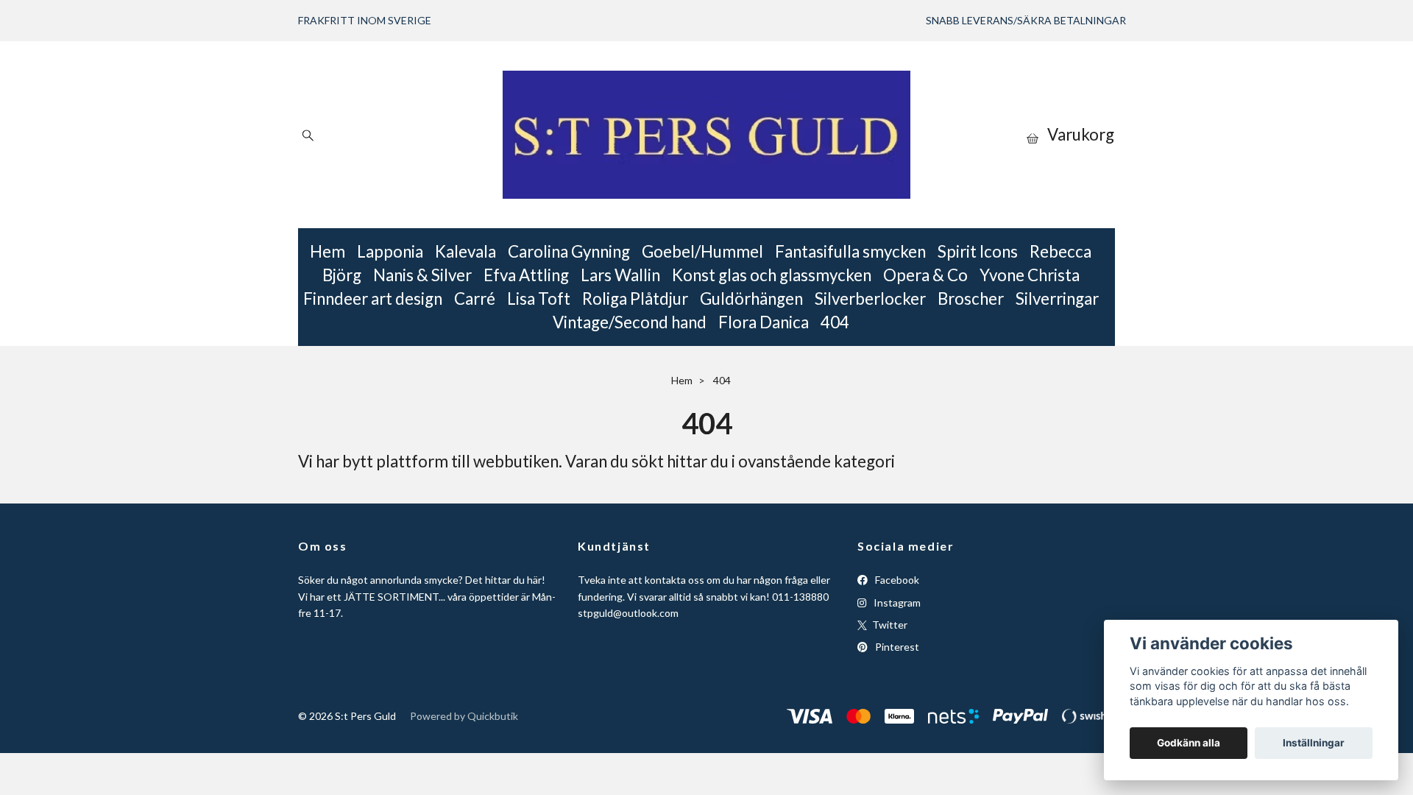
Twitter (888, 624)
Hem (327, 251)
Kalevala (465, 251)
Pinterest (896, 646)
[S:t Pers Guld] (706, 135)
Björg (341, 275)
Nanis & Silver (422, 275)
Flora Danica (763, 322)
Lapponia (390, 251)
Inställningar (1314, 743)
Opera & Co (925, 275)
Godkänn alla (1188, 743)
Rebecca (1060, 251)
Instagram (896, 602)
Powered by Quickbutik (464, 716)
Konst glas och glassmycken (771, 275)
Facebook (896, 579)
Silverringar (1057, 298)
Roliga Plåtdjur (635, 298)
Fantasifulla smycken (850, 251)
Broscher (971, 298)
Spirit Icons (978, 251)
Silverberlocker (870, 298)
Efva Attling (526, 275)
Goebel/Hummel (702, 251)
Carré (474, 298)
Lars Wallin (620, 275)
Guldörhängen (751, 298)
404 (835, 322)
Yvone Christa (1030, 275)
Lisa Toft (538, 298)
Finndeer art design (372, 298)
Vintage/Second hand (629, 322)
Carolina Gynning (569, 251)
